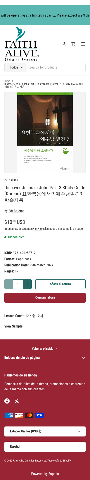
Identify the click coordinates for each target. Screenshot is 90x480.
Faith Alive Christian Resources (29, 460)
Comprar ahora (45, 297)
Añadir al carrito (60, 284)
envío (38, 228)
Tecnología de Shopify (59, 460)
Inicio (7, 81)
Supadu (53, 474)
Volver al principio (43, 348)
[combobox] (45, 67)
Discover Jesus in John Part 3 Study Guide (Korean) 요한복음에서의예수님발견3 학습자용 (44, 85)
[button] (73, 44)
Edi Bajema (11, 179)
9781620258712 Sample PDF (13, 326)
